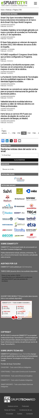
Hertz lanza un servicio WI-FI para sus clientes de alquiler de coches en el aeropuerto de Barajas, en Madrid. (16, 116)
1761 (29, 133)
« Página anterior (4, 131)
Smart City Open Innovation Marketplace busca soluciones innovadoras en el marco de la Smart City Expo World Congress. (18, 20)
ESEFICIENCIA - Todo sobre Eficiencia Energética (16, 376)
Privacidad (9, 414)
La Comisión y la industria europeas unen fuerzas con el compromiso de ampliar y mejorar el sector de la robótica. (17, 67)
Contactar (29, 414)
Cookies (19, 414)
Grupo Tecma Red (24, 354)
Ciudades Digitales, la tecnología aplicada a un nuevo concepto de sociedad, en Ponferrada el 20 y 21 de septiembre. (19, 32)
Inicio (2, 10)
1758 (13, 133)
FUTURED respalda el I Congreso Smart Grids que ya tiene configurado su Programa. (19, 55)
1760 (23, 133)
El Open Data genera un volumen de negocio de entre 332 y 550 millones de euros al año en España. (19, 44)
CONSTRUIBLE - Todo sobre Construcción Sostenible (18, 371)
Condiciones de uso (25, 410)
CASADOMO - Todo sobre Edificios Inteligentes (16, 367)
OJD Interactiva (27, 267)
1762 (34, 133)
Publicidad (25, 406)
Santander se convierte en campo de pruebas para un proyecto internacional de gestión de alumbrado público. (19, 91)
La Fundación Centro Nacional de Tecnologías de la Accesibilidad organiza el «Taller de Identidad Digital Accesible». (19, 79)
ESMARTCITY (14, 4)
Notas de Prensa (9, 410)
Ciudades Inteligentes (8, 24)
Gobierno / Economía (7, 49)
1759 (18, 133)
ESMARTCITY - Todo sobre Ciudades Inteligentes (16, 380)
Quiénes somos (13, 406)
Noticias (9, 10)
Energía (3, 59)
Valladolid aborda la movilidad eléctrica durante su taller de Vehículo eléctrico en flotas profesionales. (17, 103)
